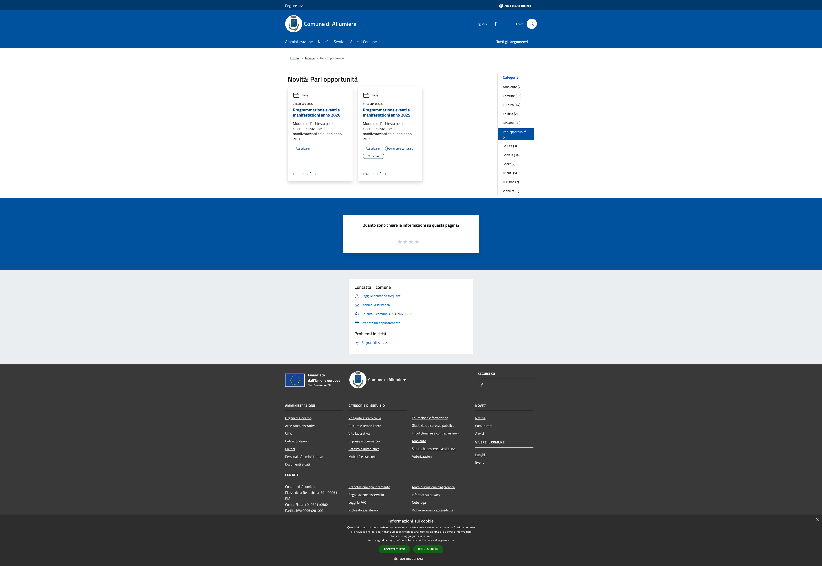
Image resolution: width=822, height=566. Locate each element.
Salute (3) (510, 145)
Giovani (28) (511, 122)
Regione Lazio (295, 5)
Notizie (480, 418)
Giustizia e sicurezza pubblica (433, 425)
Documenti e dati (297, 464)
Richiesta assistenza (363, 510)
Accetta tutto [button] (394, 549)
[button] (411, 559)
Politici (290, 448)
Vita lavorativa (359, 433)
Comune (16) (512, 95)
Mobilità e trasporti (362, 456)
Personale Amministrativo (304, 456)
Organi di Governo (298, 418)
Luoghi (480, 454)
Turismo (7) (511, 181)
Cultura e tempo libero (364, 425)
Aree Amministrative (300, 425)
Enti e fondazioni (297, 441)
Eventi (480, 462)
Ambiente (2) (512, 86)
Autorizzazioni (422, 456)
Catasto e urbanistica (363, 448)
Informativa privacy (426, 494)
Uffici (289, 433)
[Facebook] (493, 24)
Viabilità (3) (511, 190)
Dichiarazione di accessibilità (432, 510)
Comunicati (483, 425)
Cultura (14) (511, 104)
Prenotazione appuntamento (369, 487)
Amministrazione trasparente (433, 487)
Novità (310, 58)
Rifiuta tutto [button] (428, 549)
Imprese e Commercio (364, 441)
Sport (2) (509, 163)
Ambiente (419, 440)
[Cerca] (532, 24)
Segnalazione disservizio (366, 494)
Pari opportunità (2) (515, 134)
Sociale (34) (511, 154)
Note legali (419, 502)
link (452, 540)
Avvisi (305, 95)
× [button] (817, 519)
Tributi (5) (510, 172)
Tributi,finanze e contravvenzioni (436, 433)
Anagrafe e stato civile (364, 418)
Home (294, 58)
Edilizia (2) (510, 113)
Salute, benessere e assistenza (434, 448)
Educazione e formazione (430, 417)
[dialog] (411, 540)
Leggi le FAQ (357, 502)
